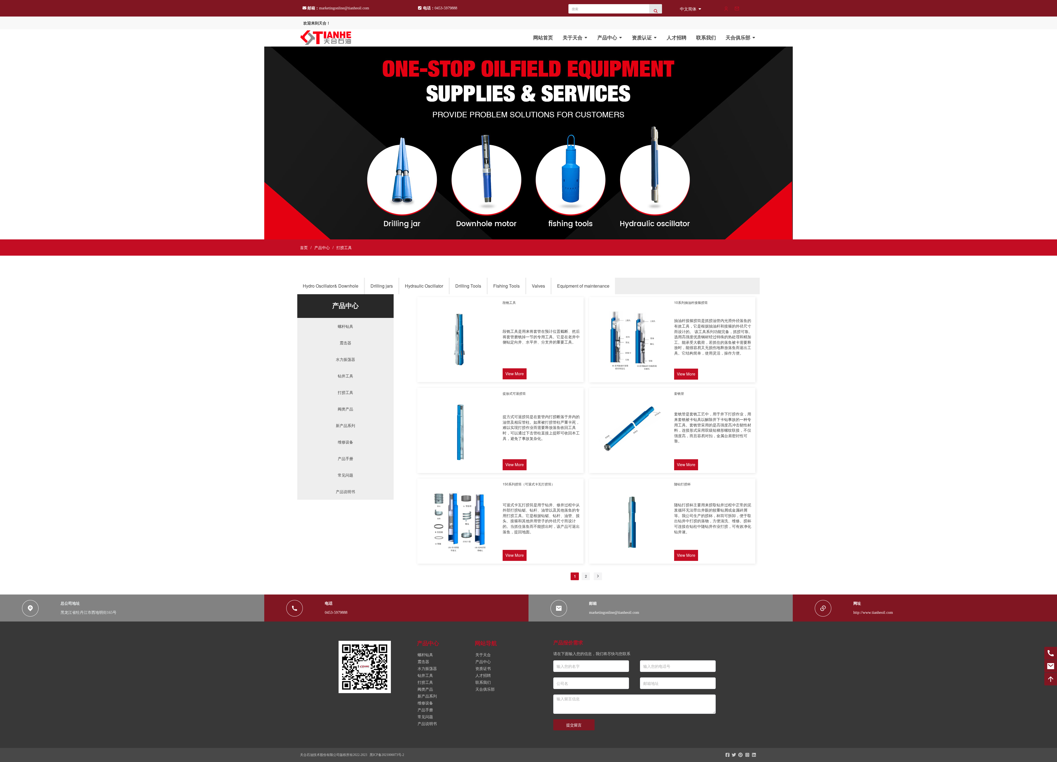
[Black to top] (1050, 679)
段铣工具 (509, 302)
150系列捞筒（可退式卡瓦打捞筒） (529, 484)
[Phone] (1050, 653)
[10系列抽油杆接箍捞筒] (631, 378)
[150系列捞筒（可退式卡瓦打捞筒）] (459, 559)
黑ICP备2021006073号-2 (387, 755)
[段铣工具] (459, 377)
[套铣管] (631, 468)
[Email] (1050, 666)
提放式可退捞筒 (514, 393)
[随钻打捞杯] (631, 559)
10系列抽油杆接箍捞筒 (691, 302)
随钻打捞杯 (682, 484)
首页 (304, 247)
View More (514, 373)
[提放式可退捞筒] (459, 468)
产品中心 (322, 247)
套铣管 (679, 393)
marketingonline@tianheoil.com (344, 8)
